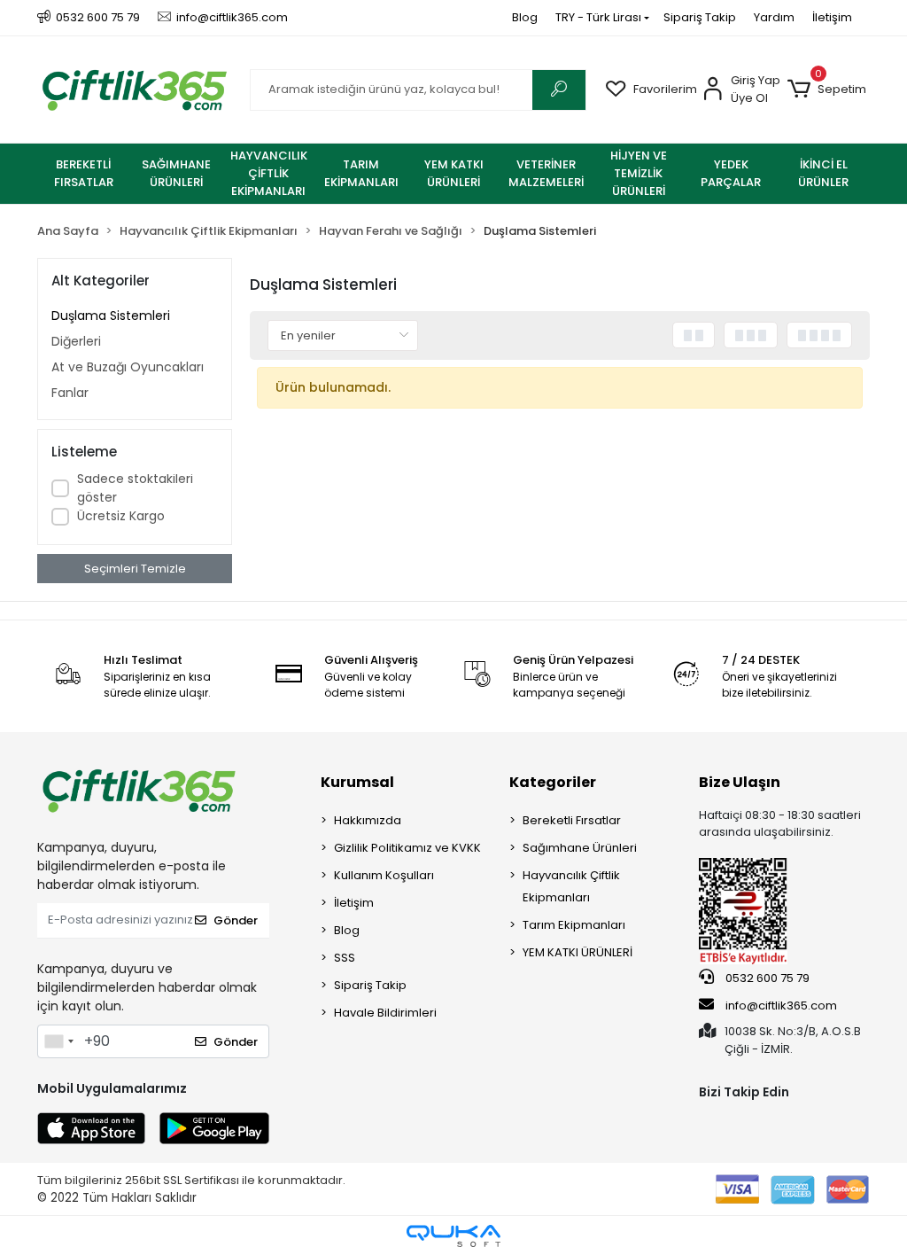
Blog (525, 17)
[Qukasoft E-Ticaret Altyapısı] (453, 1236)
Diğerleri (76, 341)
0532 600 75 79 (766, 978)
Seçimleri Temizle (135, 568)
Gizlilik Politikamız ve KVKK (407, 847)
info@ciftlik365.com (780, 1005)
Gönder (235, 920)
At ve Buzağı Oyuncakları (127, 367)
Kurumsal (357, 782)
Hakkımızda (367, 820)
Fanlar (70, 392)
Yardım (774, 17)
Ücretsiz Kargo (121, 516)
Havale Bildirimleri (385, 1012)
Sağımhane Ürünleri (580, 847)
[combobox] (58, 1041)
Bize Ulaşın (739, 782)
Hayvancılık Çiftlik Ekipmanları (571, 886)
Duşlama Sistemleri (110, 315)
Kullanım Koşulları (384, 875)
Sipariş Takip (699, 17)
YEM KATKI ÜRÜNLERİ (577, 952)
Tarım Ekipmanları (574, 924)
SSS (344, 957)
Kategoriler (552, 782)
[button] (827, 89)
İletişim (832, 17)
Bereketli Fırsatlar (572, 820)
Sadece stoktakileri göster (135, 488)
